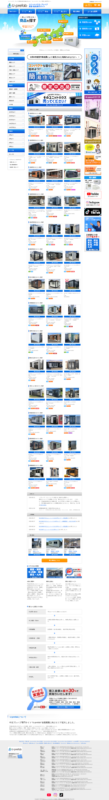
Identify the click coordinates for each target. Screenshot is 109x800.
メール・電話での (88, 5)
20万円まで (12, 112)
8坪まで (11, 142)
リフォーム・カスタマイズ (15, 159)
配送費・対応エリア (14, 167)
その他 (11, 104)
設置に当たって (13, 162)
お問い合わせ (83, 743)
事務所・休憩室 (13, 89)
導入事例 (76, 11)
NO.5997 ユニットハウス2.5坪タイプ (49, 529)
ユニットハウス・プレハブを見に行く (65, 741)
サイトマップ (98, 1)
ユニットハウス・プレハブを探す (36, 741)
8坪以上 (11, 146)
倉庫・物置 (12, 93)
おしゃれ (11, 154)
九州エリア (33, 41)
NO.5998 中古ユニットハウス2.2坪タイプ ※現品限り (54, 526)
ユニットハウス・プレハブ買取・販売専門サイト (28, 5)
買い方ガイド (25, 743)
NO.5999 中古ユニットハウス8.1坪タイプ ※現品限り (54, 518)
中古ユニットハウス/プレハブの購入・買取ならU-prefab (54, 799)
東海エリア (56, 36)
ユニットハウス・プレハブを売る (50, 741)
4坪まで (11, 139)
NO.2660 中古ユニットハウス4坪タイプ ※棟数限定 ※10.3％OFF (57, 521)
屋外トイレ (12, 96)
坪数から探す (89, 36)
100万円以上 (12, 127)
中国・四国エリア (14, 70)
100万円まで (12, 123)
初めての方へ (13, 11)
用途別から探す (89, 22)
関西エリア (47, 38)
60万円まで (12, 119)
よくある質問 (92, 11)
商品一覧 (27, 741)
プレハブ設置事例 (39, 743)
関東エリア (65, 34)
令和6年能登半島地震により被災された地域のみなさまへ (53, 57)
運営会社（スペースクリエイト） (73, 743)
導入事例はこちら (54, 560)
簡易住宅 (11, 100)
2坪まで (11, 135)
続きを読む (43, 505)
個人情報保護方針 (13, 164)
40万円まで (12, 116)
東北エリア (63, 24)
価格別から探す (89, 28)
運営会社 (92, 1)
